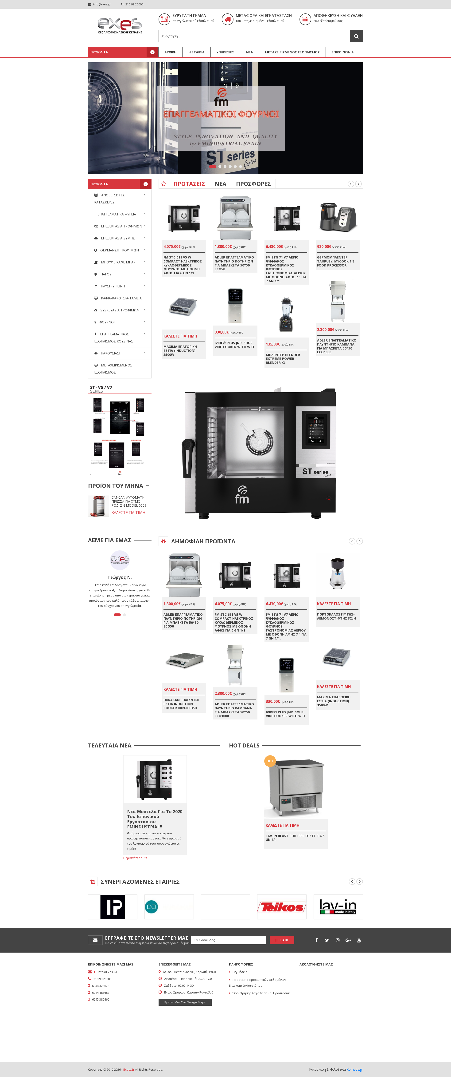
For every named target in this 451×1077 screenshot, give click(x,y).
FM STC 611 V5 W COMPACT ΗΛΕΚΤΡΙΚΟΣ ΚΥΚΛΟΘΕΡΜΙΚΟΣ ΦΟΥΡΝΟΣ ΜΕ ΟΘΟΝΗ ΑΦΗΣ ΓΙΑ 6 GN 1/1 (182, 265)
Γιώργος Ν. (120, 577)
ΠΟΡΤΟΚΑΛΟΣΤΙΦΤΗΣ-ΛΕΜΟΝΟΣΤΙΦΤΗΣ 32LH (336, 616)
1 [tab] (212, 166)
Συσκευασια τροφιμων (119, 310)
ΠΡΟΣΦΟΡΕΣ (253, 183)
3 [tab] (225, 166)
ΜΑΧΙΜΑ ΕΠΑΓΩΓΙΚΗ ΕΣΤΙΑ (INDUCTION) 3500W (180, 350)
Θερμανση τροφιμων (119, 250)
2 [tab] (219, 166)
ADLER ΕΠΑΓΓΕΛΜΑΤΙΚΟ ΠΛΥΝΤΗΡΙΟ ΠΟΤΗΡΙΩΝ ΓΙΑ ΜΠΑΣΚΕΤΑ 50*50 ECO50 (234, 263)
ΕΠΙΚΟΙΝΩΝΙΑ (343, 52)
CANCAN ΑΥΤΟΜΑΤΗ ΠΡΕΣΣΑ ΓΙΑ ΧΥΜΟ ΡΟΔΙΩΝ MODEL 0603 (129, 501)
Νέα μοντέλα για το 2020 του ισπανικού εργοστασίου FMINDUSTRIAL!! (154, 819)
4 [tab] (230, 166)
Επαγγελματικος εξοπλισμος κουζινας (113, 337)
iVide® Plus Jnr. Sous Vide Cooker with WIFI (234, 345)
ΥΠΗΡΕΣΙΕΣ (225, 52)
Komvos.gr (354, 1069)
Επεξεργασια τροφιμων (121, 226)
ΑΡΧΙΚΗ (170, 52)
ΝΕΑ (249, 52)
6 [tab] (240, 166)
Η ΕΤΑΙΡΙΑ (196, 52)
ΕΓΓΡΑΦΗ (282, 940)
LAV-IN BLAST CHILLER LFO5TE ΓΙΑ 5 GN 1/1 (295, 838)
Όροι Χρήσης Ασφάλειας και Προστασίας (261, 993)
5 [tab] (235, 166)
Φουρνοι (106, 322)
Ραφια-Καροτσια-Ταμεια (121, 298)
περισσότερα (133, 858)
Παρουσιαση (110, 353)
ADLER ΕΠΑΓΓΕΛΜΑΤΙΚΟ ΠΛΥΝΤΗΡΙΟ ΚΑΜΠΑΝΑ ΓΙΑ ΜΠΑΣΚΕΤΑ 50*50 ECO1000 (336, 346)
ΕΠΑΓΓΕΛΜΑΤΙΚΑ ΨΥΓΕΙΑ (116, 214)
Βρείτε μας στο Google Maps (185, 1002)
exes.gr (128, 1069)
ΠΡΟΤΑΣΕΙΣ (189, 183)
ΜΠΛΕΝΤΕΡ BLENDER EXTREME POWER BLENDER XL (283, 359)
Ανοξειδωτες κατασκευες (109, 198)
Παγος (106, 274)
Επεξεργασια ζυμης (117, 238)
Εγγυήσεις (240, 972)
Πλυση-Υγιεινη (112, 286)
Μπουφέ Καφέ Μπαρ (118, 262)
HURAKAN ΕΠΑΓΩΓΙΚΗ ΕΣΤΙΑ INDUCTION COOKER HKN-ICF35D (181, 704)
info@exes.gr (102, 4)
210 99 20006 (134, 4)
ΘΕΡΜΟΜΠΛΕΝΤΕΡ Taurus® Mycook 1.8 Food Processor (335, 261)
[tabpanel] (225, 118)
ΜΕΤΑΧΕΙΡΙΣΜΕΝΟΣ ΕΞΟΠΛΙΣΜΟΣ (292, 52)
